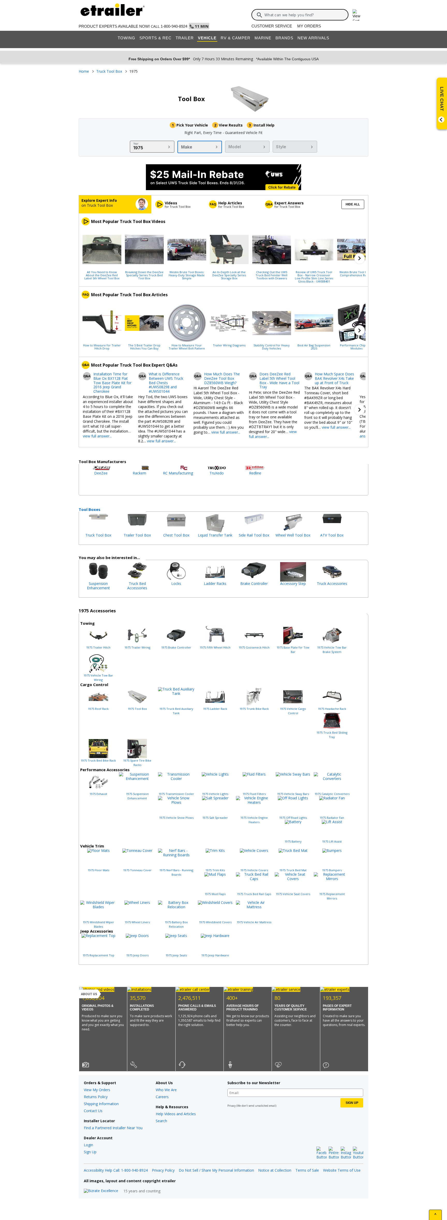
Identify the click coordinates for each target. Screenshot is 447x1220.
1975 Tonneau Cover (137, 870)
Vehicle (207, 38)
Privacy (231, 1105)
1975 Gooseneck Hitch (254, 647)
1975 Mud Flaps (215, 894)
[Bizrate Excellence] (101, 1191)
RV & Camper (235, 38)
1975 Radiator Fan (332, 818)
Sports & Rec (155, 38)
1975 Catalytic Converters (332, 794)
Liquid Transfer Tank (215, 535)
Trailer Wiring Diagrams (229, 345)
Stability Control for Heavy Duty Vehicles (272, 346)
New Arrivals (313, 38)
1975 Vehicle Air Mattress (254, 922)
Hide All (353, 204)
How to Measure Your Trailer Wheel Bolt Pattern (187, 346)
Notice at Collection (274, 1170)
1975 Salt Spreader (215, 818)
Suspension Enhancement (98, 585)
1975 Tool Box (137, 709)
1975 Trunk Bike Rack (254, 709)
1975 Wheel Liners (137, 922)
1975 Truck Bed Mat (293, 870)
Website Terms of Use (342, 1170)
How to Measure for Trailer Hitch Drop (102, 346)
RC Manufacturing (178, 473)
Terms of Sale (307, 1170)
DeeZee (101, 473)
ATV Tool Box (332, 535)
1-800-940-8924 (174, 26)
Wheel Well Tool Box (292, 535)
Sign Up (90, 1151)
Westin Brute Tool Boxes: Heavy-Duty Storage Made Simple (187, 275)
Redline (255, 473)
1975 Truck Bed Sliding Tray (331, 735)
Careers (162, 1096)
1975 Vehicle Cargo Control (293, 711)
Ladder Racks (215, 583)
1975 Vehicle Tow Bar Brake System (332, 649)
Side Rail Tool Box (254, 535)
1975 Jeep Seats (176, 955)
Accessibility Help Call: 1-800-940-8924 (116, 1170)
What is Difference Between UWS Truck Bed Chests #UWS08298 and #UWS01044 (166, 383)
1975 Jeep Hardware (215, 955)
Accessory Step (293, 583)
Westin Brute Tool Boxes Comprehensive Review (356, 273)
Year (135, 143)
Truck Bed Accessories (137, 585)
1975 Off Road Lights (293, 818)
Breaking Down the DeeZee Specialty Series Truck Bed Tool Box (144, 275)
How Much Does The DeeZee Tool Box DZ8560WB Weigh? (222, 378)
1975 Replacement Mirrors (332, 896)
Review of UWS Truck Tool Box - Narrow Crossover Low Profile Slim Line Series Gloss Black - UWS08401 (314, 276)
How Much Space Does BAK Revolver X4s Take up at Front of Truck (334, 378)
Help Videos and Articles (176, 1113)
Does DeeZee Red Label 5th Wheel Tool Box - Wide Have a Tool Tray (279, 380)
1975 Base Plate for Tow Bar (293, 649)
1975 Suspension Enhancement (137, 796)
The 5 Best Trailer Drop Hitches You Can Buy (144, 346)
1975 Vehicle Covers (254, 870)
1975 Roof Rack (98, 709)
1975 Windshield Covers (215, 922)
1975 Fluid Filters (254, 794)
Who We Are (166, 1089)
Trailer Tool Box (137, 535)
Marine (263, 38)
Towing (126, 38)
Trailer (185, 38)
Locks (176, 583)
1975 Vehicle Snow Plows (176, 818)
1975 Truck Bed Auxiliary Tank (176, 711)
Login (88, 1144)
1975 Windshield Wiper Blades (98, 924)
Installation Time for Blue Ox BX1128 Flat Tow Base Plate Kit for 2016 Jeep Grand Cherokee (112, 383)
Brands (284, 38)
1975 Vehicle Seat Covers (293, 894)
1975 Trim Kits (215, 870)
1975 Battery (293, 841)
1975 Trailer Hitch (98, 647)
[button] (359, 258)
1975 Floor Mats (98, 870)
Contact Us (93, 1110)
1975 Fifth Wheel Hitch (215, 647)
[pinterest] (334, 1153)
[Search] (259, 15)
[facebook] (321, 1153)
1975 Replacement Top (98, 955)
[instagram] (346, 1153)
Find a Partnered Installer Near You (113, 1127)
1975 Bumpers (332, 870)
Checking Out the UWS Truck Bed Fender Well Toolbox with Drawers (271, 275)
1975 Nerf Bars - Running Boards (176, 872)
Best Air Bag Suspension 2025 (313, 346)
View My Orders (97, 1089)
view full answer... (97, 436)
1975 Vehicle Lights (215, 794)
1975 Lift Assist (332, 841)
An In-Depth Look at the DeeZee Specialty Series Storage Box (229, 275)
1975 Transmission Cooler (176, 794)
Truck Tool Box (98, 535)
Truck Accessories (332, 583)
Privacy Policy (163, 1170)
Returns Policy (96, 1096)
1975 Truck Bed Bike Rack (98, 760)
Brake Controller (254, 583)
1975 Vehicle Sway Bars (293, 794)
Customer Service (271, 26)
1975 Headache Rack (332, 709)
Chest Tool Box (176, 535)
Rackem (139, 473)
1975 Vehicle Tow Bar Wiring (98, 677)
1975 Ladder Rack (215, 709)
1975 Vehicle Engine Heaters (254, 820)
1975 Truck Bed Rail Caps (254, 894)
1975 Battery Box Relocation (176, 924)
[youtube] (358, 1153)
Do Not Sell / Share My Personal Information (216, 1170)
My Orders (309, 26)
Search (161, 1120)
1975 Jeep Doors (137, 955)
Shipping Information (101, 1103)
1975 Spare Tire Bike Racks (137, 762)
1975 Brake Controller (176, 647)
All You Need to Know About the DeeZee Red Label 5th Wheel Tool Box (102, 275)
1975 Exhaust (98, 794)
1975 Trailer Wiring (137, 647)
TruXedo (217, 473)
